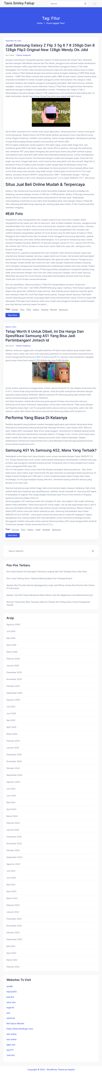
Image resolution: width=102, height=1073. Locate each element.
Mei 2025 (10, 720)
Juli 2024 (10, 788)
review (53, 309)
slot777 (9, 1050)
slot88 (9, 986)
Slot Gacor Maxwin (15, 1023)
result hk (10, 1018)
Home (40, 23)
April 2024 (11, 809)
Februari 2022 (13, 966)
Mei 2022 (10, 946)
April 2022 (11, 953)
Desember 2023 (14, 836)
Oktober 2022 (13, 932)
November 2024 (14, 761)
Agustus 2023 (13, 864)
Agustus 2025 (13, 699)
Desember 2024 (14, 754)
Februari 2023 (13, 905)
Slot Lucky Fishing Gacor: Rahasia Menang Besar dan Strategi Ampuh (39, 578)
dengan (15, 529)
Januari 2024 (12, 830)
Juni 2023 (11, 877)
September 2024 (14, 775)
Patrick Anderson (24, 55)
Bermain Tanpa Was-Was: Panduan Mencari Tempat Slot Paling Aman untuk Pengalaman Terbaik (48, 603)
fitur (22, 309)
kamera (44, 309)
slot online (11, 1034)
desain (15, 309)
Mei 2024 (10, 802)
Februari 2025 (13, 741)
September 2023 (14, 857)
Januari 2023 (12, 912)
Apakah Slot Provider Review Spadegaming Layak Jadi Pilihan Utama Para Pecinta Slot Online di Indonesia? (50, 586)
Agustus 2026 (13, 624)
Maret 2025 (11, 734)
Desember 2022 (14, 919)
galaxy (36, 309)
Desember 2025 (14, 672)
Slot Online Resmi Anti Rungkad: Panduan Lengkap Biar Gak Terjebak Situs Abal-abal (46, 571)
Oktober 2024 (13, 768)
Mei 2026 (10, 638)
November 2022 (14, 925)
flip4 (28, 309)
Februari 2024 (13, 823)
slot (8, 1013)
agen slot (10, 1044)
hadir (38, 529)
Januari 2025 (12, 747)
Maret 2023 (11, 898)
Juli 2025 (10, 706)
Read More (12, 315)
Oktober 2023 (13, 850)
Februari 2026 (13, 658)
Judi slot (10, 1055)
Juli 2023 (10, 871)
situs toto (11, 1002)
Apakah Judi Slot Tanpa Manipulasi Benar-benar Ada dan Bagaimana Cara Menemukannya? (49, 595)
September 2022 (14, 939)
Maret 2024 (11, 816)
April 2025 (11, 727)
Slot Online (9, 55)
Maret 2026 (11, 652)
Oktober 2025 (13, 686)
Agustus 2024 (13, 782)
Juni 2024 (11, 795)
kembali (46, 529)
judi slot (10, 997)
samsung (63, 309)
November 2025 (14, 679)
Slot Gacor (9, 346)
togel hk (10, 1007)
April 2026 (11, 645)
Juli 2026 (10, 631)
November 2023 (14, 843)
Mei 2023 (10, 884)
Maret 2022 (11, 960)
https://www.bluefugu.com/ (19, 1028)
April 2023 (11, 891)
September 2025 (14, 693)
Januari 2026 (12, 665)
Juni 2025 (11, 713)
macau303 (11, 991)
